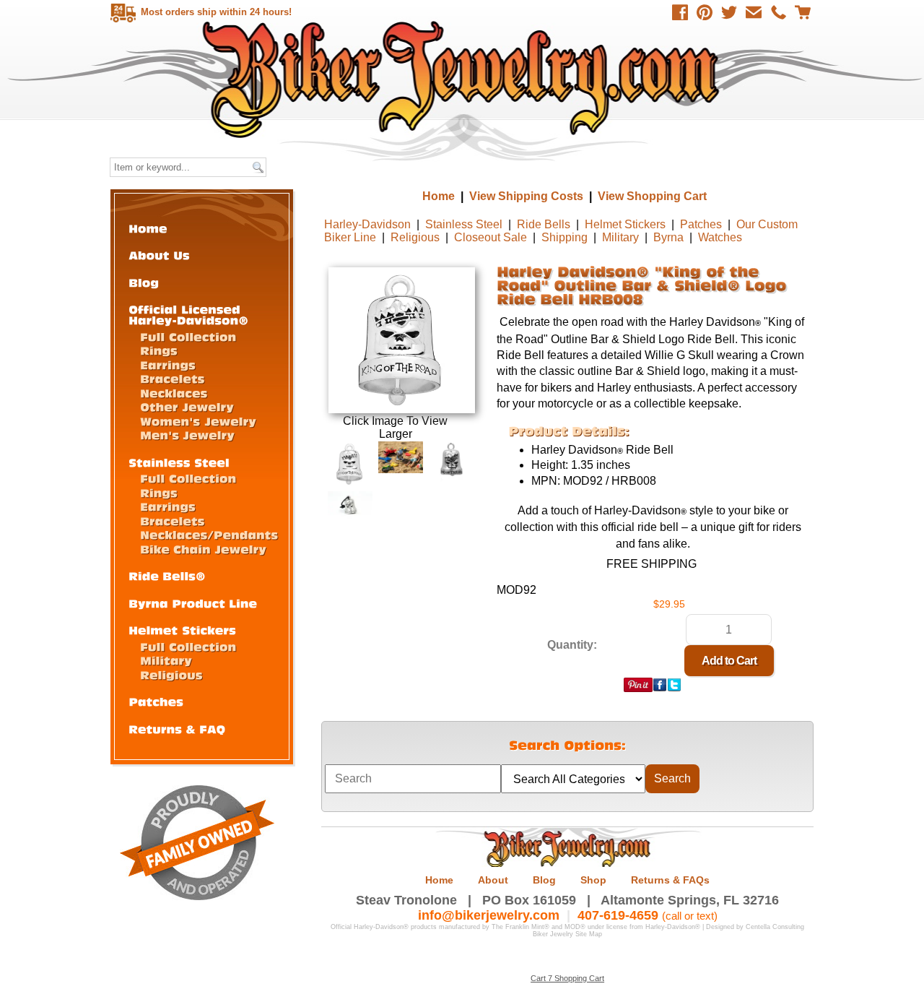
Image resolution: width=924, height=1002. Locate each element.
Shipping (564, 237)
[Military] (166, 660)
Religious (415, 237)
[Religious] (171, 674)
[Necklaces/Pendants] (209, 534)
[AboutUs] (159, 255)
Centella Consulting (775, 926)
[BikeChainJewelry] (203, 549)
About (493, 880)
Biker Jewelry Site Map (567, 934)
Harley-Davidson (367, 224)
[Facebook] (680, 12)
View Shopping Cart (652, 196)
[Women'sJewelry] (198, 421)
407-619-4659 (618, 915)
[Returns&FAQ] (176, 728)
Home (464, 79)
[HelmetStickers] (182, 629)
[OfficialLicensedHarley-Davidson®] (188, 314)
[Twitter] (729, 12)
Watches (720, 237)
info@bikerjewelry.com (488, 915)
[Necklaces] (173, 392)
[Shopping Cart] (803, 12)
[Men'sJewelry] (187, 434)
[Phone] (778, 12)
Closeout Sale (490, 237)
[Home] (147, 228)
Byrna (668, 237)
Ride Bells (543, 224)
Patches (701, 224)
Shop (593, 880)
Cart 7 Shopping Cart (567, 978)
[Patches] (155, 701)
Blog (544, 880)
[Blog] (143, 282)
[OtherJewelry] (187, 406)
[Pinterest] (704, 12)
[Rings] (159, 350)
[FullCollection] (188, 336)
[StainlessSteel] (179, 462)
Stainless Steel (463, 224)
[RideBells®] (167, 575)
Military (620, 237)
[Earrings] (168, 364)
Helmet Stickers (625, 224)
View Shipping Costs (526, 196)
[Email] (753, 12)
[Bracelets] (172, 378)
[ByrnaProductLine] (192, 603)
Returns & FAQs (670, 880)
